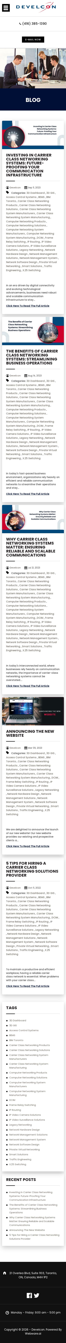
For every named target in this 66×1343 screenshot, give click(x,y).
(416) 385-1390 (34, 23)
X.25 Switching (32, 270)
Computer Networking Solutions (26, 225)
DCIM (40, 237)
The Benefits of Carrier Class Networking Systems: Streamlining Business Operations (32, 357)
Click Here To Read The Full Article (27, 306)
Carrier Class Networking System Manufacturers (28, 1057)
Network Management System (39, 258)
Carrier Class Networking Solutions (29, 1050)
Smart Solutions (32, 266)
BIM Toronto (16, 1040)
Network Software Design (21, 262)
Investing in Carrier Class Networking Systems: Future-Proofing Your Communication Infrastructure (28, 165)
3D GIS (50, 193)
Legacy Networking (31, 250)
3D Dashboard (36, 193)
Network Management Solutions (28, 1134)
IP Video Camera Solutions (25, 1115)
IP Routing (33, 241)
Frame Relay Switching (20, 781)
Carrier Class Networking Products (29, 1045)
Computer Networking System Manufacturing (27, 1093)
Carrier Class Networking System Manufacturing (28, 1065)
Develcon (38, 1330)
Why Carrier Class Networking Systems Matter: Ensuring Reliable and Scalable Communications (30, 547)
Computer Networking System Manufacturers (27, 1084)
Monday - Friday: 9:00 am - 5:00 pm (36, 1312)
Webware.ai (33, 1334)
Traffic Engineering (31, 810)
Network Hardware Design (23, 794)
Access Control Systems (21, 197)
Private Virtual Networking (32, 806)
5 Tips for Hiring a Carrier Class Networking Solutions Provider (32, 869)
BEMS (41, 197)
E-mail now (33, 39)
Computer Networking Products (26, 221)
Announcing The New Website (30, 733)
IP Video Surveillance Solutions (27, 1119)
